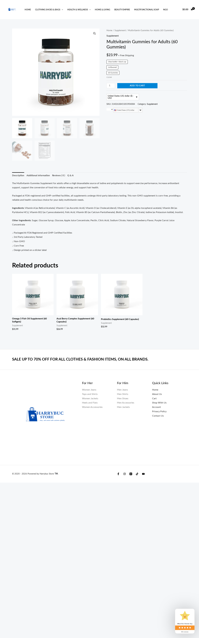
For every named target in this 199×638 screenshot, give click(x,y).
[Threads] (131, 474)
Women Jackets (90, 398)
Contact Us (158, 416)
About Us (157, 394)
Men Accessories (125, 403)
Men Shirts (122, 394)
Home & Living (102, 10)
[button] (61, 10)
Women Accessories (92, 407)
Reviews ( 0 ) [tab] (58, 175)
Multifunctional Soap (146, 10)
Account (156, 407)
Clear (109, 77)
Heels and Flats (90, 403)
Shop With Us (159, 403)
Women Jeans (89, 390)
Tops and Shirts (90, 394)
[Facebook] (118, 474)
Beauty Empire (122, 10)
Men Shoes (122, 398)
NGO (165, 10)
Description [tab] (18, 175)
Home (28, 10)
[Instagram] (124, 474)
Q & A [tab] (70, 175)
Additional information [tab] (38, 175)
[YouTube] (143, 474)
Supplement (120, 30)
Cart (154, 398)
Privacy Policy (159, 411)
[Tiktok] (137, 474)
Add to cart (137, 86)
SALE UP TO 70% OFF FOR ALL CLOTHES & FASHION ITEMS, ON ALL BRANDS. (80, 359)
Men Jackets (123, 407)
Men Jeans (122, 390)
